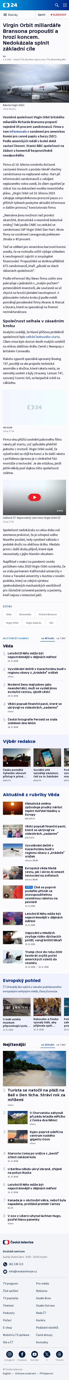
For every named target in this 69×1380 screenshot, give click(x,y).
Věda (9, 614)
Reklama (41, 1291)
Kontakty (42, 1342)
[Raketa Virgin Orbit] (34, 83)
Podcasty (9, 1313)
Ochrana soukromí (25, 1373)
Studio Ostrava (45, 1305)
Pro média (42, 1283)
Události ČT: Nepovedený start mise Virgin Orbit (30, 517)
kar (4, 56)
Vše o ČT (8, 1342)
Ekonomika (25, 614)
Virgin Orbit (12, 622)
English (7, 1373)
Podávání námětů (47, 1327)
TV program (10, 1283)
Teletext (8, 1305)
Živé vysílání (10, 1291)
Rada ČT (41, 1313)
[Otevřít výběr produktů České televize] (65, 5)
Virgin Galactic (34, 622)
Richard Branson (48, 614)
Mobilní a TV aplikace (16, 1335)
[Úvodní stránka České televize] (18, 1242)
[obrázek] (34, 407)
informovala (18, 131)
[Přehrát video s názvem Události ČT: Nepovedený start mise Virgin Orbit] (35, 497)
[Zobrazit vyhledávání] (57, 5)
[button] (34, 497)
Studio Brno (43, 1298)
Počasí (7, 1320)
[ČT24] (10, 5)
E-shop (7, 1327)
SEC (51, 622)
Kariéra (40, 1320)
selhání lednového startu (43, 337)
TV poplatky (10, 1298)
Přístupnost (46, 1373)
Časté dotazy (44, 1335)
